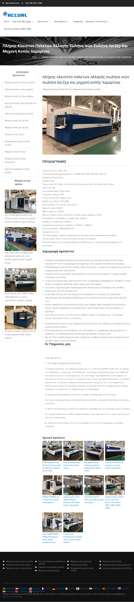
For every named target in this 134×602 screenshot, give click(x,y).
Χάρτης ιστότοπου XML (13, 597)
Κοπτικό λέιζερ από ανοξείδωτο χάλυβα (20, 105)
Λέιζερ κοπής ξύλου (14, 134)
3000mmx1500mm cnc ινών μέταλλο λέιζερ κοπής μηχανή (50, 499)
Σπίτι (7, 21)
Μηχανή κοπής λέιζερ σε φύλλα (54, 28)
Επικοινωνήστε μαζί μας (18, 29)
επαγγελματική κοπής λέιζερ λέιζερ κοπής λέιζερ (72, 465)
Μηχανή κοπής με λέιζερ (53, 89)
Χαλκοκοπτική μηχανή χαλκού (19, 113)
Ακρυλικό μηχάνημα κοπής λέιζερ (17, 171)
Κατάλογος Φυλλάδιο (66, 28)
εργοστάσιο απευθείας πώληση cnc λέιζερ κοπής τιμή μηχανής (114, 465)
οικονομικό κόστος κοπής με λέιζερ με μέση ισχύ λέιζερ (93, 499)
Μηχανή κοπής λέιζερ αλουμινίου (15, 160)
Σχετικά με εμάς (21, 21)
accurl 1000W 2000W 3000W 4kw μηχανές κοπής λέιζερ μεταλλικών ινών (50, 538)
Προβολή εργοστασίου (24, 34)
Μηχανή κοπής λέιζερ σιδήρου (19, 96)
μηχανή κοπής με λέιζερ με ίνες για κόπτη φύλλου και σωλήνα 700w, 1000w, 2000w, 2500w (114, 502)
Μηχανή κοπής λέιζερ (15, 151)
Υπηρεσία (78, 21)
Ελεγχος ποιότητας (96, 21)
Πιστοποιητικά (94, 28)
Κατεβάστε (60, 21)
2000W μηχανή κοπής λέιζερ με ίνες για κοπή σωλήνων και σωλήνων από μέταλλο (51, 466)
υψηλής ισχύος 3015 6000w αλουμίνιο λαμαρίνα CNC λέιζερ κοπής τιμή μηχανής (71, 501)
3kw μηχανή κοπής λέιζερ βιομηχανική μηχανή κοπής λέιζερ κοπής (92, 466)
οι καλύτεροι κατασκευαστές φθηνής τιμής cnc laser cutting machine (72, 538)
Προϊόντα (43, 21)
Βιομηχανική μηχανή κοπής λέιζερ (17, 143)
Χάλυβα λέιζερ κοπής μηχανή (53, 34)
